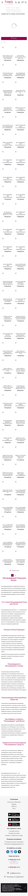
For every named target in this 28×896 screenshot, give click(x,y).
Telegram (15, 851)
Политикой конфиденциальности (12, 890)
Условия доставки (14, 833)
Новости (14, 806)
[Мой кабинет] (19, 2)
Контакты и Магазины (14, 802)
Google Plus (19, 851)
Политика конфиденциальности (14, 844)
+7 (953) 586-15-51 (14, 867)
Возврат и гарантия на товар (14, 835)
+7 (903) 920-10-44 (14, 861)
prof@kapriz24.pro (15, 873)
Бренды (14, 804)
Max (11, 851)
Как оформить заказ (14, 828)
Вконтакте (7, 851)
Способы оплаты (14, 831)
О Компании (14, 799)
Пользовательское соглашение (14, 842)
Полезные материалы (14, 839)
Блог (14, 808)
